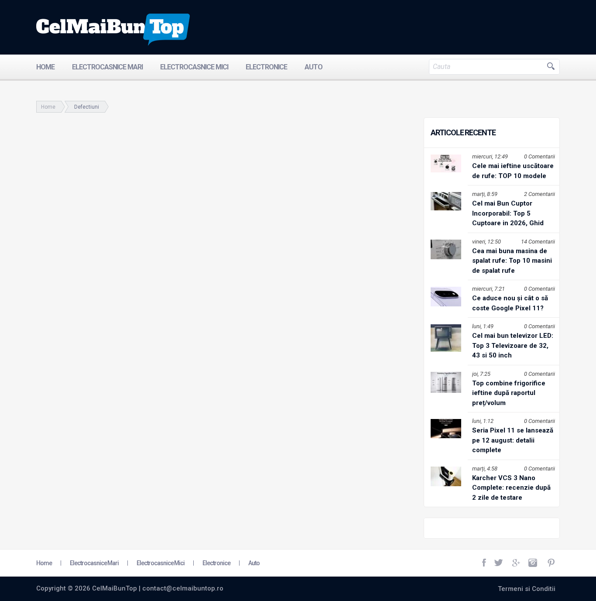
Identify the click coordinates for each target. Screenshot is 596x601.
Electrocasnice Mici (194, 67)
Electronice (266, 67)
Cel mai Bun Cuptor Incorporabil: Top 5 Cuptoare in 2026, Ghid (508, 213)
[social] (485, 563)
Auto (313, 67)
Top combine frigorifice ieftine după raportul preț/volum (508, 393)
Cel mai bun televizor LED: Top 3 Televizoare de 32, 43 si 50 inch (512, 345)
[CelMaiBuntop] (113, 30)
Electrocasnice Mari (107, 67)
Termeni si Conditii (526, 589)
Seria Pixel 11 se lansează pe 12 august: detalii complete (512, 440)
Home (45, 67)
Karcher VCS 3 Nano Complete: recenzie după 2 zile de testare (511, 487)
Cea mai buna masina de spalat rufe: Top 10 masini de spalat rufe (512, 261)
